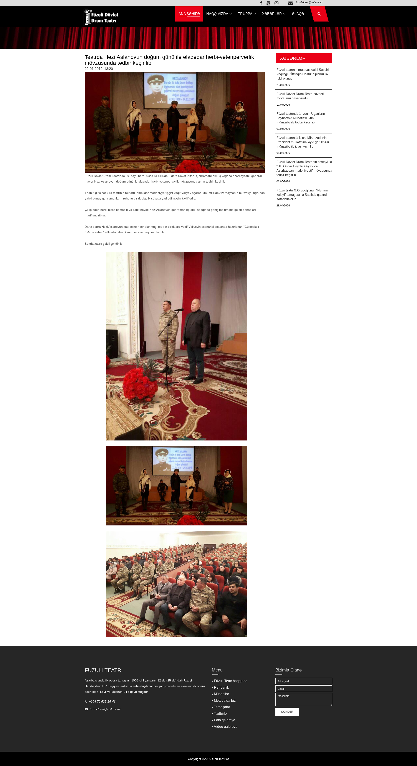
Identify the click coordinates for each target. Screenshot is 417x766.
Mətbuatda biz (225, 700)
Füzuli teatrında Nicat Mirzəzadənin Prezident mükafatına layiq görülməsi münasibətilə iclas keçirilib (302, 142)
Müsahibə (221, 694)
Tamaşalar (222, 707)
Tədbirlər (221, 713)
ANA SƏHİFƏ (189, 14)
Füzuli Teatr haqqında (230, 681)
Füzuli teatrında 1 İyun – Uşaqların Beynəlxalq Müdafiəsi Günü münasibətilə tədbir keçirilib (300, 118)
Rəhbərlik (221, 687)
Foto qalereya (224, 720)
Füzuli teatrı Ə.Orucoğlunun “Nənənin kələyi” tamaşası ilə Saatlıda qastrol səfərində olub (302, 194)
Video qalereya (225, 726)
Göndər (287, 711)
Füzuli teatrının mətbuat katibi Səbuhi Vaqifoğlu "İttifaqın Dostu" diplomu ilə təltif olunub (302, 74)
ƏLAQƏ (298, 14)
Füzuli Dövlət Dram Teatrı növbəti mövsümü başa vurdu (300, 96)
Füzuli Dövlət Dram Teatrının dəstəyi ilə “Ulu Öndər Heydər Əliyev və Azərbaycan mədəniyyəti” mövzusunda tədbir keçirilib (304, 168)
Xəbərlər (272, 14)
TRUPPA (245, 14)
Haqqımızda (217, 14)
